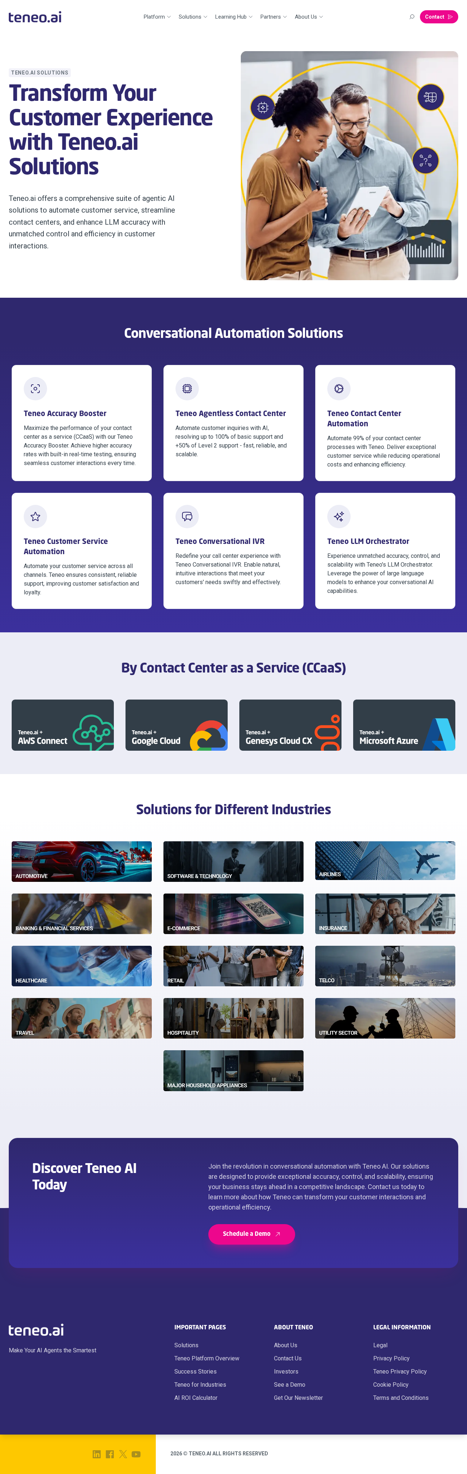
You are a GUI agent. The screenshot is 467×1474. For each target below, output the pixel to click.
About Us (285, 1345)
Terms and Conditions (401, 1397)
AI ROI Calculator (195, 1397)
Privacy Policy (391, 1358)
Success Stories (195, 1371)
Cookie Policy (391, 1384)
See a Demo (289, 1384)
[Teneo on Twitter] (123, 1454)
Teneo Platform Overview (206, 1358)
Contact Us (288, 1358)
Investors (286, 1371)
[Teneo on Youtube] (136, 1454)
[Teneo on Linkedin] (97, 1454)
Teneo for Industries (200, 1384)
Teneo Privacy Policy (400, 1371)
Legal (380, 1345)
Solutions (186, 1345)
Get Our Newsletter (298, 1397)
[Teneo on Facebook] (110, 1454)
